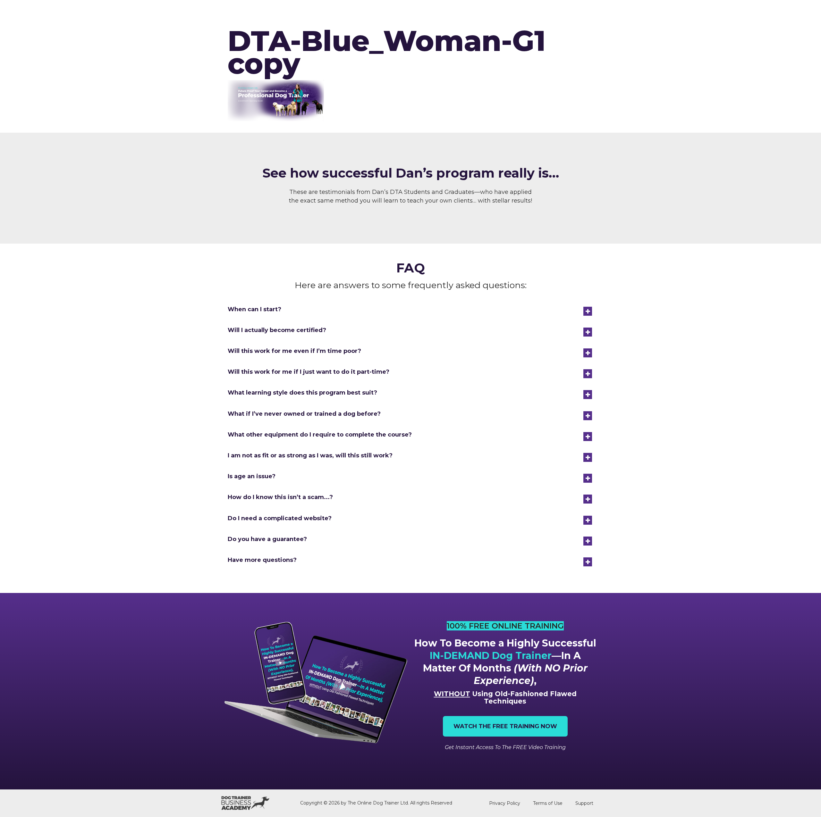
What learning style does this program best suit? (302, 392)
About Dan (591, 13)
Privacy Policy (504, 803)
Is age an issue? (251, 476)
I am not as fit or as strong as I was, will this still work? (310, 455)
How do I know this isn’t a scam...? (280, 497)
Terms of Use (548, 803)
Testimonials (498, 13)
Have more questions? (262, 559)
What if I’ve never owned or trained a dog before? (304, 413)
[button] (410, 309)
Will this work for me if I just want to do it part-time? (308, 371)
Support (584, 803)
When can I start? (254, 309)
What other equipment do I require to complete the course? (320, 434)
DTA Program (399, 13)
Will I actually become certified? (277, 330)
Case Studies (546, 13)
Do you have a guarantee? (267, 539)
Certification (449, 13)
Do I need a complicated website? (280, 518)
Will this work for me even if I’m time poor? (294, 350)
